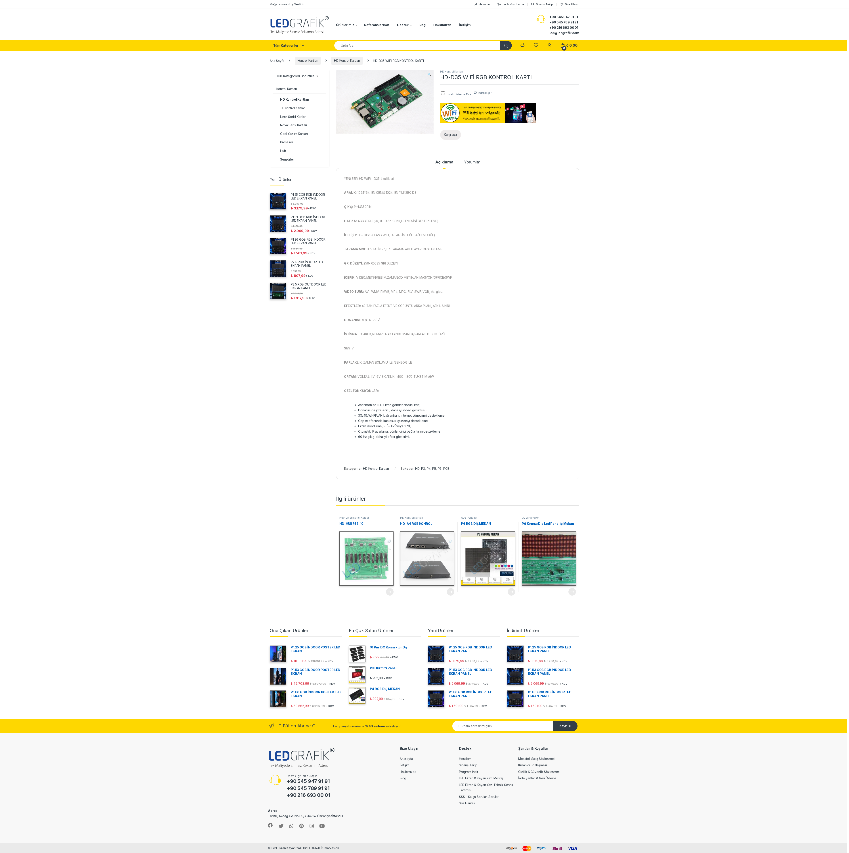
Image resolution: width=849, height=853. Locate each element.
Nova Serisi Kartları (293, 125)
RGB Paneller (469, 517)
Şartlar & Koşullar (508, 4)
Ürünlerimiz (345, 25)
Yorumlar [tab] (472, 162)
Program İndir (468, 772)
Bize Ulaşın (572, 4)
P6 (440, 468)
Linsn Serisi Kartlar (357, 517)
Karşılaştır (484, 92)
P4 (429, 468)
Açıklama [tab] (444, 162)
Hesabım (485, 4)
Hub (342, 517)
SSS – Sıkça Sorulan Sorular (479, 797)
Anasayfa (406, 759)
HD (417, 468)
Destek (402, 25)
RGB (446, 468)
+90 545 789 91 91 (563, 22)
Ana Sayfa (277, 60)
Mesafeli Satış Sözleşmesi (536, 759)
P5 (434, 468)
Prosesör (286, 142)
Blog (422, 25)
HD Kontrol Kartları (347, 60)
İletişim (465, 25)
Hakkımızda (442, 25)
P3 (423, 468)
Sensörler (287, 159)
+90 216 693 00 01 (563, 27)
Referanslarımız (376, 25)
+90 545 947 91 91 (563, 17)
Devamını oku (387, 592)
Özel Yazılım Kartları (294, 134)
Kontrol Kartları (308, 60)
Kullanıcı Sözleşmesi (532, 765)
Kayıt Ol (565, 726)
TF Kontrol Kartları (292, 108)
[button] (429, 74)
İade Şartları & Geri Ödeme (537, 778)
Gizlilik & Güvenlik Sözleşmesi (539, 772)
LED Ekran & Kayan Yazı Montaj (481, 778)
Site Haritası (467, 803)
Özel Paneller (530, 517)
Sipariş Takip (544, 4)
